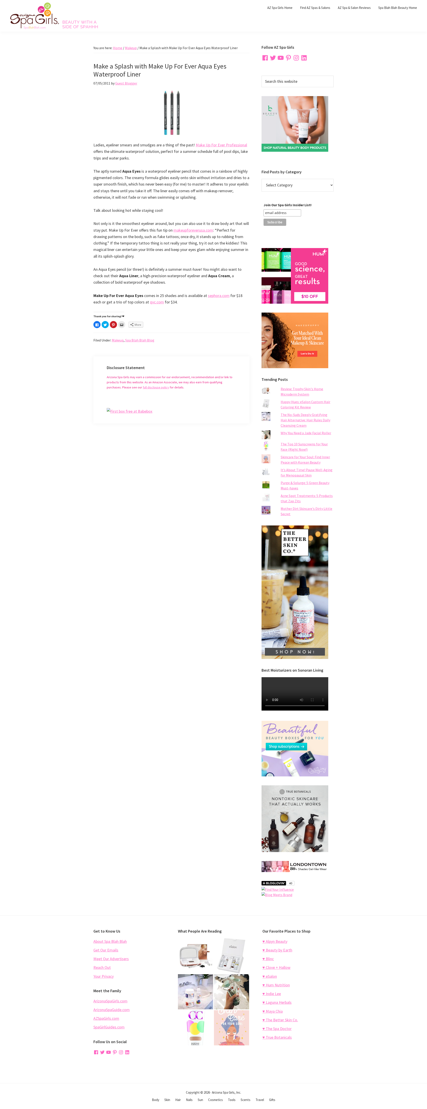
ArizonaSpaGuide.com (111, 1009)
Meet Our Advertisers (111, 958)
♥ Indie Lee (271, 993)
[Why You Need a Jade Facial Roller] (231, 991)
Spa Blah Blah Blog (139, 340)
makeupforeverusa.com (193, 230)
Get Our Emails (105, 950)
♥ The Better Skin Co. (280, 1019)
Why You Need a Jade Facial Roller (306, 433)
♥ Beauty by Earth (277, 950)
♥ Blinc (268, 958)
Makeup (118, 340)
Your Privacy (103, 976)
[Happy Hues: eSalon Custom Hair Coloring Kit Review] (231, 955)
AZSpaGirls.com (106, 1018)
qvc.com (157, 302)
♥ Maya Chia (272, 1011)
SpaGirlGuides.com (109, 1027)
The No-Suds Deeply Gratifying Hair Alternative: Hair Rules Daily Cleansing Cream (305, 420)
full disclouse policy (156, 387)
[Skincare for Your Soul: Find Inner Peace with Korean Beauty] (231, 1027)
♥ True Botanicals (277, 1037)
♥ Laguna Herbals (277, 1002)
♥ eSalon (269, 976)
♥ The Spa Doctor (277, 1028)
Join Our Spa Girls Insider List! (288, 205)
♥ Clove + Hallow (276, 967)
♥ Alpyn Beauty (274, 941)
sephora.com (219, 295)
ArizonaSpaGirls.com (110, 1001)
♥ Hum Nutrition (276, 985)
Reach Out (102, 967)
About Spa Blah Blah (110, 941)
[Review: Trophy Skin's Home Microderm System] (195, 955)
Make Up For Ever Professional (221, 144)
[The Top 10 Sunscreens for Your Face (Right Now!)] (195, 1027)
